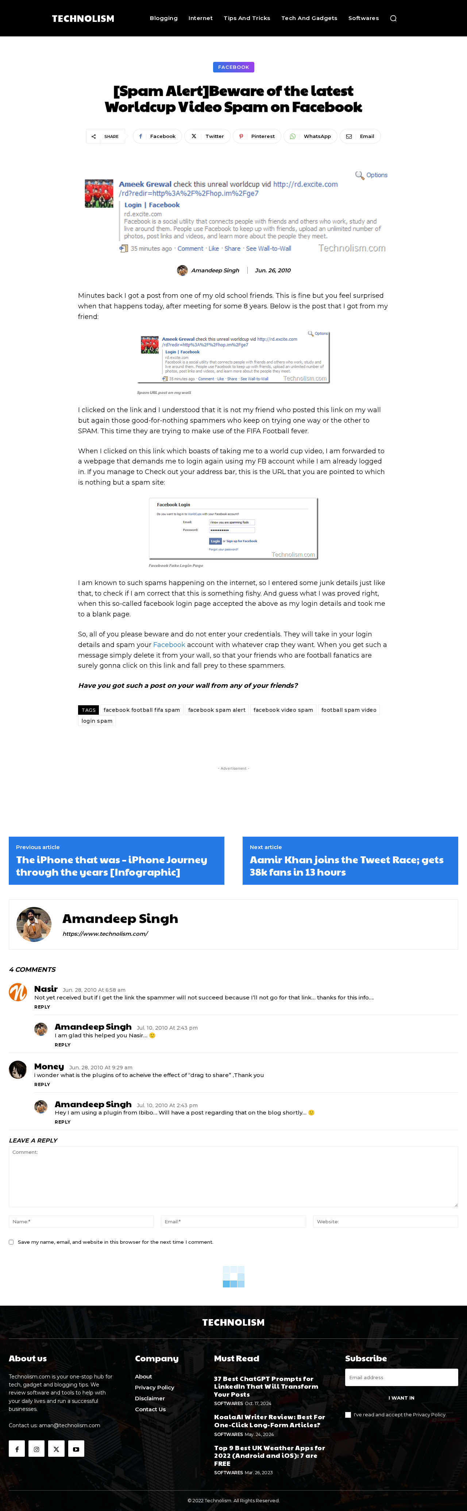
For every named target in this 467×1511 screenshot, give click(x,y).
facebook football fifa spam (142, 710)
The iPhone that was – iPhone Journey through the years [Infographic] (111, 865)
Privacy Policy (429, 1414)
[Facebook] (17, 1448)
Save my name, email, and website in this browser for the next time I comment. (115, 1242)
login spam (96, 721)
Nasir (46, 988)
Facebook (233, 67)
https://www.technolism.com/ (104, 933)
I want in (401, 1398)
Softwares (228, 1403)
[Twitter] (56, 1448)
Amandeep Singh (215, 270)
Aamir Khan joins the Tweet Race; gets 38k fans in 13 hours (347, 865)
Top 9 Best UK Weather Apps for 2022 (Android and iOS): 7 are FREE (269, 1455)
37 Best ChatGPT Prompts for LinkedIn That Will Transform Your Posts (266, 1386)
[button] (393, 18)
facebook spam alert (217, 710)
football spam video (349, 710)
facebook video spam (283, 710)
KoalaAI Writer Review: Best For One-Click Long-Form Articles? (269, 1420)
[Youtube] (76, 1448)
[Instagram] (36, 1448)
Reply (42, 1007)
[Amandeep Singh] (183, 270)
